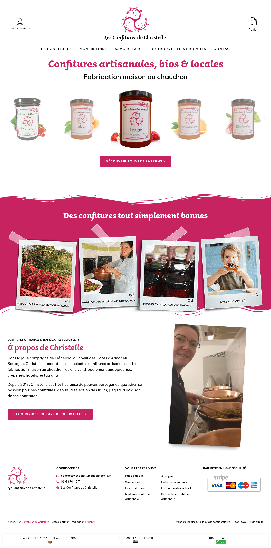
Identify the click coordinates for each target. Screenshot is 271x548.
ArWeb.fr (90, 521)
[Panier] (253, 21)
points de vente (20, 28)
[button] (6, 119)
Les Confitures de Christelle (135, 38)
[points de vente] (19, 21)
